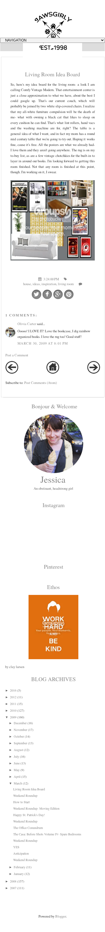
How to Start (21, 802)
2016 (13, 690)
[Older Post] (93, 372)
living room (66, 283)
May (17, 770)
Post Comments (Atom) (40, 382)
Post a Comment (16, 355)
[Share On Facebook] (47, 294)
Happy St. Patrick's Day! (29, 815)
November (20, 729)
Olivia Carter (27, 323)
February (19, 867)
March (18, 783)
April (17, 776)
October (19, 736)
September (20, 743)
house (27, 283)
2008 (13, 881)
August (18, 750)
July (16, 756)
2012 (13, 697)
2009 (13, 717)
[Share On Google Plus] (58, 294)
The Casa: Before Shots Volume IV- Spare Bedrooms (47, 834)
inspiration (48, 283)
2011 (13, 703)
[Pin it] (69, 294)
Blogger (60, 916)
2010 (13, 710)
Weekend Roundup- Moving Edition (36, 808)
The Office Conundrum (28, 827)
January (19, 873)
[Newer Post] (11, 372)
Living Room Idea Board (29, 789)
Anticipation (21, 853)
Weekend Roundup (25, 795)
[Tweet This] (36, 294)
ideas (36, 283)
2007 (13, 888)
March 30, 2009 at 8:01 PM (43, 343)
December (20, 723)
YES (16, 847)
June (17, 763)
